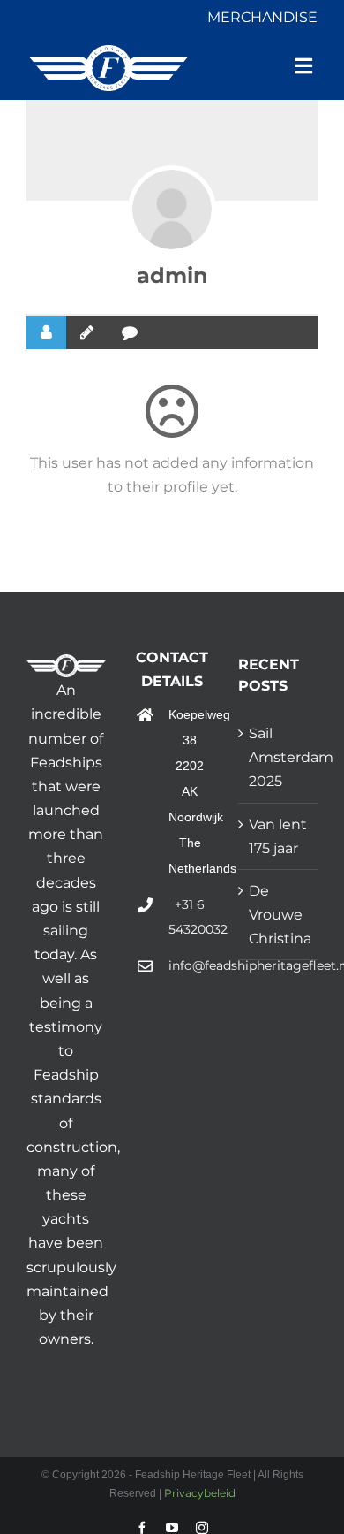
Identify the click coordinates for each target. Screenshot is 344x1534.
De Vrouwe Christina (279, 914)
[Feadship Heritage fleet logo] (108, 51)
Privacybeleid (198, 1493)
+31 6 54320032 (190, 917)
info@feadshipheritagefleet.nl (190, 965)
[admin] (172, 209)
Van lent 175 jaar (278, 836)
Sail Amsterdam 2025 (279, 757)
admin (172, 275)
